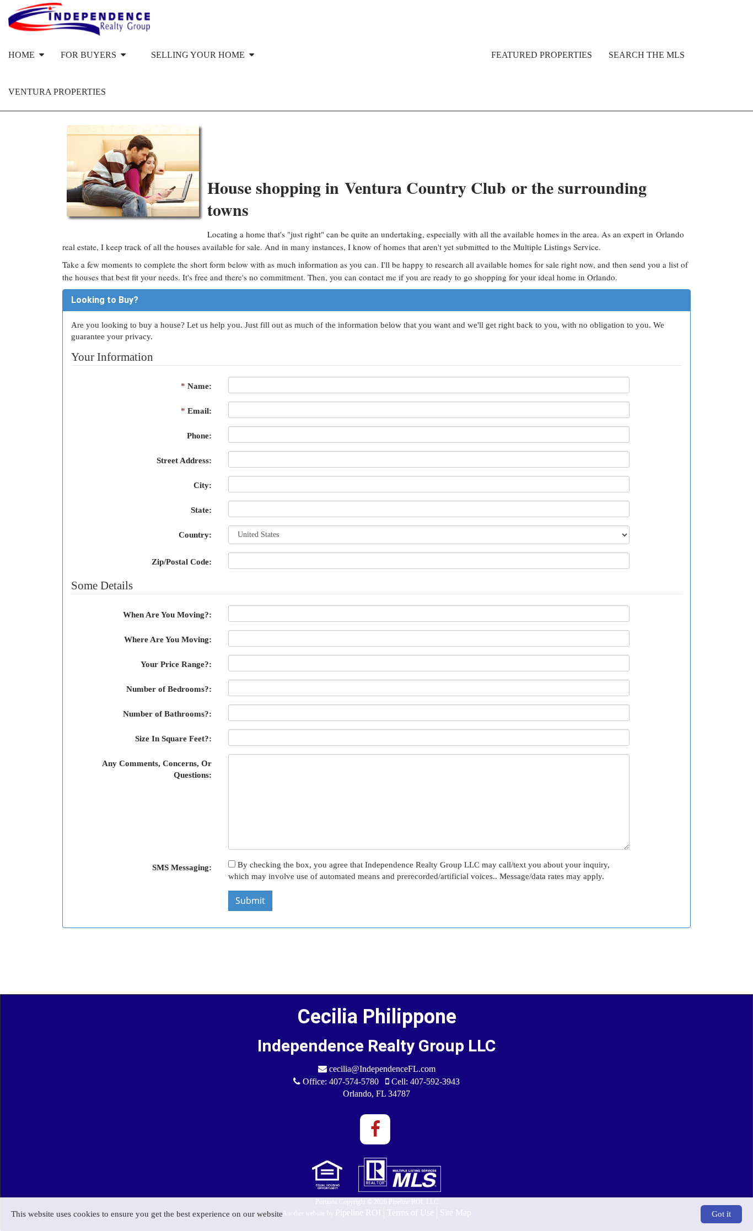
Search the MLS (647, 54)
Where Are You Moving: (168, 639)
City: (202, 485)
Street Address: (184, 460)
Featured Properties (541, 54)
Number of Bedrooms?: (169, 689)
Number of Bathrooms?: (167, 713)
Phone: (199, 435)
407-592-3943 (435, 1081)
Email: (196, 410)
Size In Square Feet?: (173, 738)
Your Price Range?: (176, 664)
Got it (721, 1214)
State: (201, 510)
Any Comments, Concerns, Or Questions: (157, 769)
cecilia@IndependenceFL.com (382, 1068)
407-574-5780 (354, 1081)
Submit (250, 900)
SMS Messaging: (182, 867)
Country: (195, 534)
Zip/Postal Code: (182, 561)
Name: (196, 386)
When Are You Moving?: (167, 614)
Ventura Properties (57, 91)
